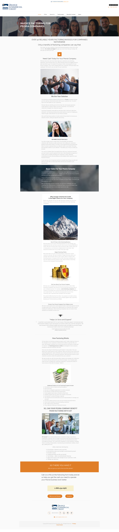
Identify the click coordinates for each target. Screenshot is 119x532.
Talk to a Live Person (54, 496)
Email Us (69, 496)
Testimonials (60, 14)
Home (39, 14)
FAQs (45, 14)
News (79, 14)
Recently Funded (71, 14)
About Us (52, 14)
